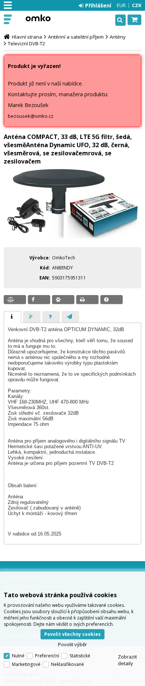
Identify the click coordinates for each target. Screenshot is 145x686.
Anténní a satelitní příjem (76, 36)
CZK (136, 5)
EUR (121, 5)
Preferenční (47, 656)
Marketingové (26, 664)
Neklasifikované (67, 664)
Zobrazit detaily (127, 660)
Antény (118, 36)
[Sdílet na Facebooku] (39, 299)
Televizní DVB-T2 (26, 43)
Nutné (18, 656)
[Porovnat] (15, 299)
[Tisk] (87, 299)
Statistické (80, 656)
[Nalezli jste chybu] (111, 299)
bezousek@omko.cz (31, 116)
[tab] (12, 317)
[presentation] (12, 317)
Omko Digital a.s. (38, 18)
